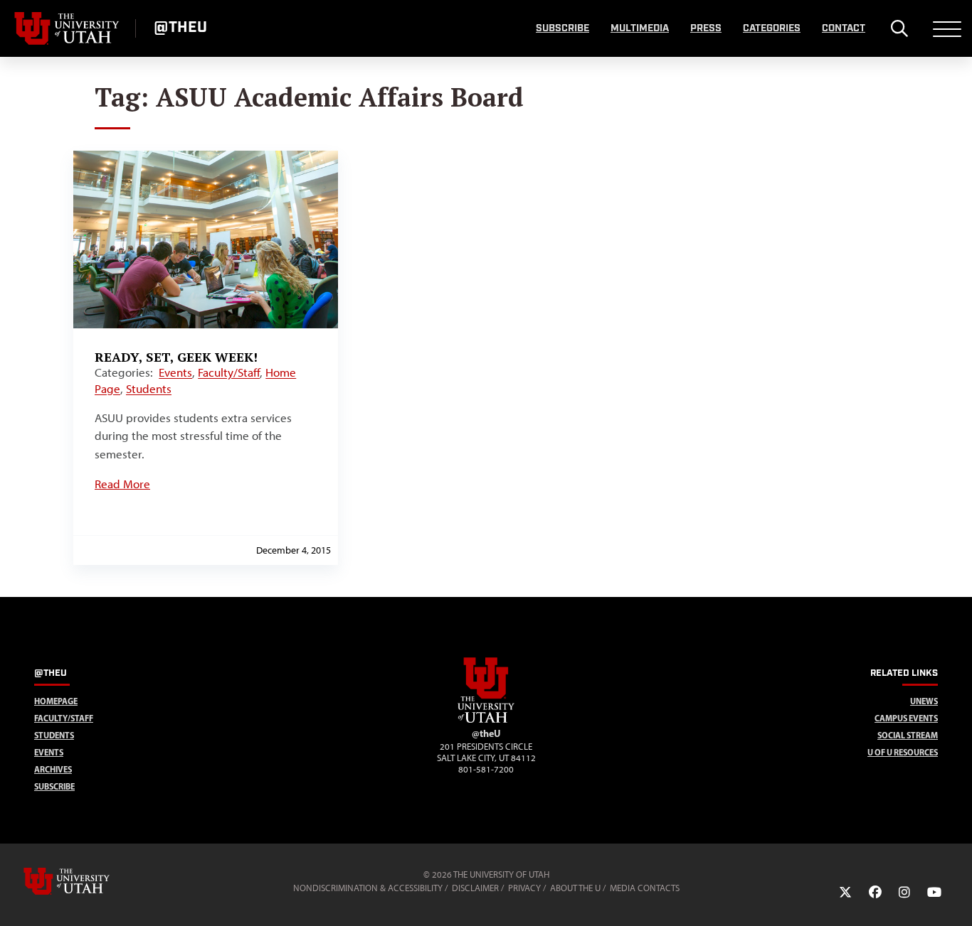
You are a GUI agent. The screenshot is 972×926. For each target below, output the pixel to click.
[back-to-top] (955, 897)
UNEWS (924, 701)
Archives (53, 769)
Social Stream (907, 735)
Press (706, 28)
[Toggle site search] (899, 28)
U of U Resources (902, 752)
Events (175, 372)
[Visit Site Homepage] (486, 720)
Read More (122, 484)
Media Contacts (645, 888)
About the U (575, 888)
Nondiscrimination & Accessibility (368, 888)
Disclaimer (475, 888)
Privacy (524, 888)
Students (148, 389)
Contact (843, 28)
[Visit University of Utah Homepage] (67, 28)
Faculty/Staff (229, 372)
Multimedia (640, 28)
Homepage (56, 701)
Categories (772, 28)
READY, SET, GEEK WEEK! (176, 356)
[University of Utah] (86, 881)
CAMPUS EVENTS (906, 718)
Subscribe (562, 28)
